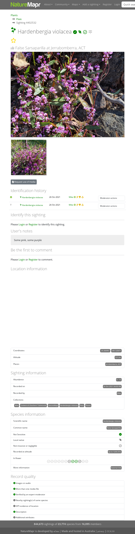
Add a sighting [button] (90, 4)
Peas (19, 19)
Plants (14, 15)
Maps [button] (75, 4)
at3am (56, 531)
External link (116, 468)
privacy (100, 531)
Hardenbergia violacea (32, 197)
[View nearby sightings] (90, 31)
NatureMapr (53, 405)
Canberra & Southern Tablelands (33, 405)
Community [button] (61, 4)
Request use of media (24, 181)
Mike (71, 197)
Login (117, 4)
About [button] (47, 4)
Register (107, 4)
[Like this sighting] (12, 48)
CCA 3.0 (110, 531)
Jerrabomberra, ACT (113, 364)
